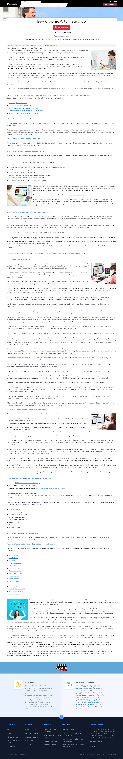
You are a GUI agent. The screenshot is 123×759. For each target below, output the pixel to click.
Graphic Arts (12, 565)
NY (96, 736)
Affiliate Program (12, 737)
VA (98, 738)
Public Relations (13, 584)
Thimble (96, 703)
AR (93, 730)
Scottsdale (97, 701)
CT (103, 730)
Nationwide (85, 697)
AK (91, 746)
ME (111, 732)
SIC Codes (28, 744)
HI (94, 746)
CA (98, 730)
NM (93, 736)
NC (102, 734)
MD (108, 732)
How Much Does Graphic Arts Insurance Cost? (22, 105)
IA (92, 732)
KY (101, 732)
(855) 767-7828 (62, 36)
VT (100, 738)
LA (103, 732)
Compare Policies (68, 730)
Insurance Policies (40, 5)
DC (106, 730)
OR (104, 736)
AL (90, 730)
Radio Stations (13, 586)
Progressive (85, 701)
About (63, 5)
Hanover (94, 694)
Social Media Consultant (16, 591)
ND (105, 734)
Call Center (12, 560)
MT (99, 734)
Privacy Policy (23, 754)
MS (97, 734)
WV (108, 738)
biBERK (99, 689)
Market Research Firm (15, 573)
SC (111, 736)
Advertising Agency (14, 555)
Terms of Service (12, 754)
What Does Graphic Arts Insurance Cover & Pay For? (24, 113)
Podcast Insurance (14, 578)
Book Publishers (13, 558)
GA (113, 730)
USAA (85, 704)
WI (106, 738)
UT (95, 738)
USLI (89, 704)
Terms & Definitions (50, 741)
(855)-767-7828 (112, 1)
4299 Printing (61, 488)
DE (108, 730)
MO (94, 734)
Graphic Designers (14, 568)
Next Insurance (95, 697)
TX (93, 738)
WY (112, 738)
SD (113, 736)
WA (103, 738)
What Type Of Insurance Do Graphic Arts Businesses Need (26, 110)
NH (112, 734)
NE (107, 734)
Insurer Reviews (30, 730)
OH (98, 736)
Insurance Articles (50, 745)
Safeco (91, 701)
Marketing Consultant (15, 576)
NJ (91, 736)
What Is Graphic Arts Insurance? (18, 103)
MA (106, 732)
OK (101, 736)
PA (106, 736)
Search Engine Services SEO (17, 589)
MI (114, 732)
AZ (95, 730)
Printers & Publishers (15, 581)
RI (108, 736)
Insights (54, 5)
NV (110, 734)
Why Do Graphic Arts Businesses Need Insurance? (23, 108)
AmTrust (79, 689)
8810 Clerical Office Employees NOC (46, 488)
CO (100, 730)
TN (91, 738)
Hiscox (100, 694)
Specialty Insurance (31, 737)
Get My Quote (109, 4)
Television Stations (14, 594)
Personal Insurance (31, 733)
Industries (26, 5)
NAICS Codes (29, 741)
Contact (9, 733)
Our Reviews (11, 746)
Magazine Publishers (15, 571)
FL (110, 730)
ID (90, 732)
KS (98, 732)
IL (94, 732)
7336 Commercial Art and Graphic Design (27, 483)
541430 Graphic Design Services (26, 485)
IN (96, 732)
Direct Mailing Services (15, 563)
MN (91, 734)
